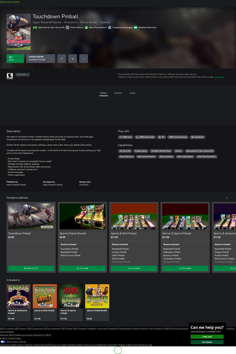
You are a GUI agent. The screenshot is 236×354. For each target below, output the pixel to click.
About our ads (145, 344)
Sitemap (28, 344)
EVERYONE (21, 75)
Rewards (4, 334)
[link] (19, 302)
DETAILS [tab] (103, 93)
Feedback (91, 328)
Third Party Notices (117, 344)
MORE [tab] (132, 93)
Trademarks (101, 344)
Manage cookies (75, 344)
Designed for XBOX (42, 334)
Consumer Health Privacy (12, 344)
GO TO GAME (82, 268)
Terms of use (90, 344)
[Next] (226, 198)
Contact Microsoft (41, 344)
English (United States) (10, 338)
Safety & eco (132, 344)
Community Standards (107, 328)
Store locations (7, 331)
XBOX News (66, 328)
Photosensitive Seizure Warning (133, 328)
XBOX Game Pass (35, 328)
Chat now (207, 336)
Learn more (219, 77)
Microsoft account (179, 328)
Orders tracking (227, 328)
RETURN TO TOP (31, 268)
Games (29, 334)
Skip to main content (10, 1)
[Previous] (221, 198)
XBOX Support (79, 328)
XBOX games (21, 328)
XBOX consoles (7, 328)
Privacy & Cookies (58, 344)
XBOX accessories (52, 328)
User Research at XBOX (160, 328)
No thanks (207, 342)
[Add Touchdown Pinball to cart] (72, 58)
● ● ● (83, 58)
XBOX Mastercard (17, 334)
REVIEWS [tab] (118, 93)
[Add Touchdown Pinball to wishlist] (61, 58)
